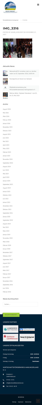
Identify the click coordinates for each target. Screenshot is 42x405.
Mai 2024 (6, 174)
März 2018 (6, 242)
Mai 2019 (6, 227)
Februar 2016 (7, 292)
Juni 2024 (6, 170)
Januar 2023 (6, 191)
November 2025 (8, 127)
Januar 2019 (6, 234)
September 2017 (8, 259)
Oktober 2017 (7, 256)
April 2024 (6, 177)
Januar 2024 (6, 181)
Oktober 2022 (7, 195)
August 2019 (7, 224)
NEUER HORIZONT (11, 315)
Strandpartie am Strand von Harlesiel (21, 79)
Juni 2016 (6, 288)
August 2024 (7, 166)
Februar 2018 (7, 245)
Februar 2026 (7, 120)
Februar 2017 (7, 274)
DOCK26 (21, 397)
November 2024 (8, 159)
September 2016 (8, 285)
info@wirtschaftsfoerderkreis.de (14, 383)
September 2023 (8, 184)
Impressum (20, 401)
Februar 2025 (7, 152)
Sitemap (14, 401)
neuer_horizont (17, 32)
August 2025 (7, 134)
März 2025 (6, 148)
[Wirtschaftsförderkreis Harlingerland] (10, 7)
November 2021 (8, 206)
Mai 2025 (6, 141)
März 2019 (6, 231)
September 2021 (8, 213)
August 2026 (7, 109)
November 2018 (8, 238)
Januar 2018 (6, 249)
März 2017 (6, 270)
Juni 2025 (6, 138)
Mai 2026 (6, 113)
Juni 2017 (6, 267)
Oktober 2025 (7, 131)
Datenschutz (28, 401)
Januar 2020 (6, 216)
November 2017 (8, 252)
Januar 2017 (6, 277)
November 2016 (8, 281)
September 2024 (8, 163)
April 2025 (6, 145)
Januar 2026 (6, 123)
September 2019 (8, 220)
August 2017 (7, 263)
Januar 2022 (6, 202)
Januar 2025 (6, 156)
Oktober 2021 (7, 209)
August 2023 (7, 188)
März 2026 (6, 116)
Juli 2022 (5, 199)
